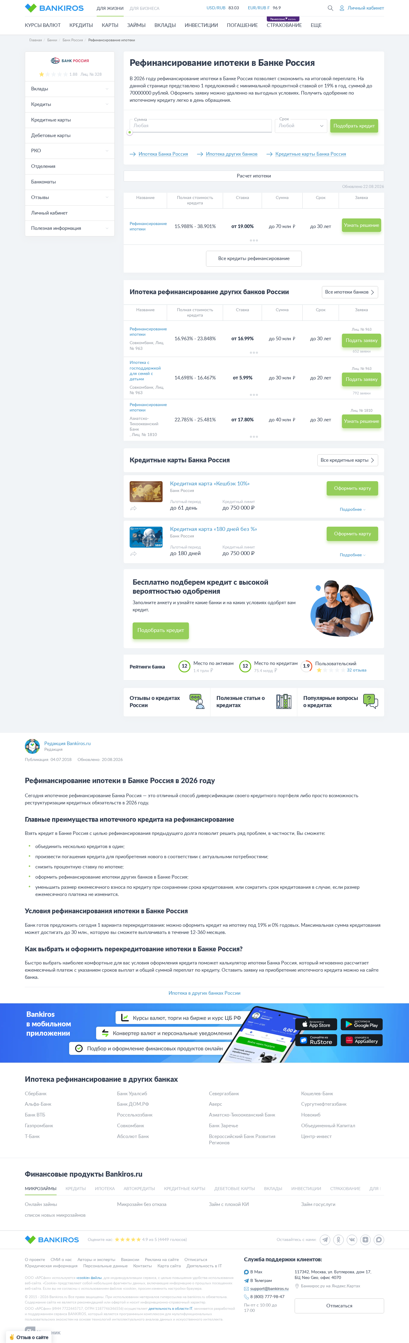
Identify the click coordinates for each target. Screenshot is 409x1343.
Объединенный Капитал (328, 1125)
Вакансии (130, 1260)
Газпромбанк (39, 1125)
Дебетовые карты (51, 135)
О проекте (35, 1260)
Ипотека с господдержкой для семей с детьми (145, 371)
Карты (110, 25)
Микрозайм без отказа (141, 1204)
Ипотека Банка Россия (163, 154)
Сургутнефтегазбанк (323, 1104)
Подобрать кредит (354, 126)
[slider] (130, 132)
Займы (136, 25)
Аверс (215, 1104)
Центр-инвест (316, 1136)
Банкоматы (43, 182)
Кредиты (81, 25)
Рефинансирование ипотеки (148, 226)
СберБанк (35, 1093)
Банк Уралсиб (132, 1093)
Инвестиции (201, 25)
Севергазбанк (224, 1093)
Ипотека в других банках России (204, 993)
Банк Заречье (223, 1125)
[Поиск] (330, 8)
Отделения (43, 166)
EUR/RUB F (259, 8)
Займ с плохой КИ (229, 1204)
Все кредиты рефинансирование (254, 258)
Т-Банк (32, 1136)
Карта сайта (169, 1266)
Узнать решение (361, 225)
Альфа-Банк (38, 1104)
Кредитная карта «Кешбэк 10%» (210, 484)
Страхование (284, 25)
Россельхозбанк (134, 1115)
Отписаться (195, 1260)
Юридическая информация (51, 1266)
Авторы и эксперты (96, 1260)
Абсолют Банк (133, 1136)
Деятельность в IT (204, 1266)
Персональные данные (105, 1266)
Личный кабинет (49, 213)
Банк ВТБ (35, 1115)
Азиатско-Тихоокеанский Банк (144, 424)
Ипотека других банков (231, 154)
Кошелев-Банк (317, 1093)
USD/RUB (216, 8)
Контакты (142, 1266)
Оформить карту (352, 488)
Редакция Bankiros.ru (67, 743)
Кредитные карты (51, 120)
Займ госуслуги (318, 1204)
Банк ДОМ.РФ (133, 1104)
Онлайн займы (41, 1204)
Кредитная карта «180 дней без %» (213, 529)
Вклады (165, 25)
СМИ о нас (61, 1260)
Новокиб (310, 1115)
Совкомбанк (141, 343)
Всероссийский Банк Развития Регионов (242, 1139)
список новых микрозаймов (55, 1215)
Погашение (242, 25)
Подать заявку (362, 340)
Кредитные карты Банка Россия (310, 154)
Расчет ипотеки (254, 176)
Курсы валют (42, 25)
